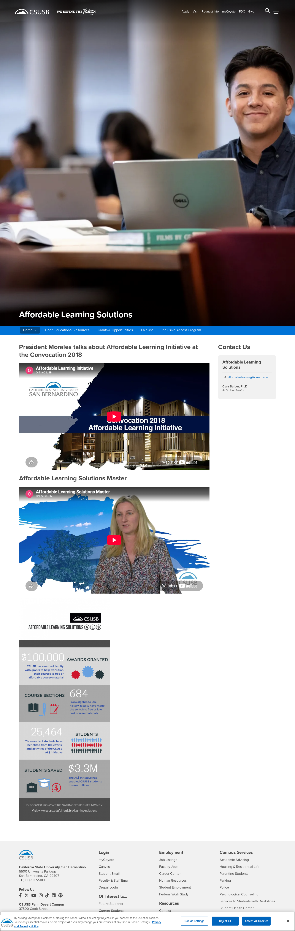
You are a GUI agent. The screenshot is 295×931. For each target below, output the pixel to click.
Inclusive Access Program (181, 330)
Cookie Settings (194, 921)
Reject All (225, 921)
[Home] (32, 11)
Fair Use (147, 330)
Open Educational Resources (67, 330)
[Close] (288, 921)
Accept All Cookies (256, 921)
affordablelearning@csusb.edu (248, 377)
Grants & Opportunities (115, 330)
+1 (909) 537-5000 (32, 880)
